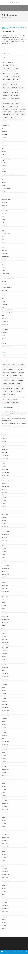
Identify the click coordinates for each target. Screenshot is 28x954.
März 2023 (4, 506)
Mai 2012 (4, 823)
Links (3, 264)
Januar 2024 (4, 483)
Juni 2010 (4, 888)
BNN (3, 154)
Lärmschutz (4, 259)
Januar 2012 (4, 834)
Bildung (19, 73)
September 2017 (5, 650)
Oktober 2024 (5, 478)
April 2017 (4, 662)
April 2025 (4, 463)
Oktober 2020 (5, 571)
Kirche (3, 247)
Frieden (6, 87)
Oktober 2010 (5, 877)
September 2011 (5, 846)
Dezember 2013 (5, 769)
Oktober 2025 (5, 458)
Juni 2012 (4, 820)
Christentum (4, 165)
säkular (3, 307)
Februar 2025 (5, 469)
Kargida (6, 95)
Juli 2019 (3, 602)
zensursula (7, 120)
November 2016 (5, 676)
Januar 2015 (4, 738)
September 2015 (5, 716)
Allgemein (4, 128)
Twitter (14, 117)
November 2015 (5, 710)
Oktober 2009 (5, 911)
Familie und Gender (6, 199)
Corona (6, 76)
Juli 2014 (3, 752)
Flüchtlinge (4, 205)
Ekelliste (3, 185)
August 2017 (4, 653)
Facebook (6, 82)
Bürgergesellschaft (6, 160)
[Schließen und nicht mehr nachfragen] (26, 952)
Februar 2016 (5, 701)
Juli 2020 (3, 577)
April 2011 (4, 860)
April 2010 (4, 894)
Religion (3, 301)
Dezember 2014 (5, 741)
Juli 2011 (3, 851)
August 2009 (4, 917)
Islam (3, 230)
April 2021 (4, 554)
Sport (3, 315)
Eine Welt (4, 182)
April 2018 (4, 633)
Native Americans (6, 276)
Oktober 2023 (5, 489)
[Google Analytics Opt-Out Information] (2, 952)
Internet (14, 92)
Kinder (5, 98)
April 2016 (4, 696)
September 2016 (5, 682)
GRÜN (21, 87)
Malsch (13, 101)
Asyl (16, 68)
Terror (5, 117)
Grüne (3, 216)
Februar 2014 (5, 764)
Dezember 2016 (5, 673)
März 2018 (4, 636)
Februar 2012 (5, 832)
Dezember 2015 (5, 707)
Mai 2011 (4, 857)
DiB (2, 177)
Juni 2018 (4, 628)
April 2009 (4, 928)
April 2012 (4, 826)
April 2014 (4, 758)
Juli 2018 (3, 625)
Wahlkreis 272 (5, 329)
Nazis (5, 106)
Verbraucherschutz (6, 324)
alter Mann (4, 134)
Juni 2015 (4, 724)
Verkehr (3, 327)
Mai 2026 (4, 444)
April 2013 (4, 792)
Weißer (3, 335)
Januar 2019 (4, 614)
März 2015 (4, 732)
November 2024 (5, 475)
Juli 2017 (3, 656)
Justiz (17, 27)
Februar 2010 (5, 900)
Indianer (3, 222)
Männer (19, 103)
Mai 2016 (4, 693)
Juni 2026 (4, 441)
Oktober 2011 (5, 843)
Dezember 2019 (5, 591)
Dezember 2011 (5, 837)
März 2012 (4, 829)
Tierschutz (4, 318)
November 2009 (5, 908)
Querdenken (7, 112)
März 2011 (4, 863)
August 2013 (4, 781)
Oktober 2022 (5, 514)
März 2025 (4, 466)
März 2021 (4, 557)
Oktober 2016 (5, 679)
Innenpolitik (4, 225)
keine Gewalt (8, 31)
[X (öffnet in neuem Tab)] (10, 2)
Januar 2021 (4, 563)
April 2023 (4, 503)
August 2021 (4, 543)
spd (23, 114)
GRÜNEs (3, 219)
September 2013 (5, 778)
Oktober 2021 (5, 537)
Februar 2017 (5, 667)
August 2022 (4, 517)
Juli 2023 (3, 495)
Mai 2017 (4, 659)
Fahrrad (3, 196)
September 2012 (5, 812)
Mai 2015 (4, 727)
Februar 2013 (5, 798)
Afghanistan (7, 68)
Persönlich (5, 28)
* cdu (5, 65)
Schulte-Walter (7, 17)
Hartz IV (6, 92)
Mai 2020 (4, 580)
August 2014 (4, 750)
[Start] (2, 17)
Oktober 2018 (5, 622)
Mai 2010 (4, 891)
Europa (3, 194)
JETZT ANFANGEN (6, 233)
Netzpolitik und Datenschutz (8, 279)
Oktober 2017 (5, 648)
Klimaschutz (4, 250)
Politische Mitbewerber (7, 287)
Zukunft (3, 338)
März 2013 (4, 795)
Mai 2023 (4, 500)
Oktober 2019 (5, 597)
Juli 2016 (3, 687)
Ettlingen (12, 27)
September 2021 (5, 540)
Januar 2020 (4, 588)
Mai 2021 (4, 551)
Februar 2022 (5, 526)
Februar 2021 (5, 560)
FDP (14, 82)
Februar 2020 (5, 585)
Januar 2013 (4, 800)
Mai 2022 (4, 523)
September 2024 (5, 480)
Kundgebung (5, 253)
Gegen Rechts (5, 211)
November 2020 (5, 568)
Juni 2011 (4, 854)
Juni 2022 (4, 520)
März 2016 (4, 698)
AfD (12, 65)
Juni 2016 (4, 690)
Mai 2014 (4, 755)
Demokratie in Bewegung (7, 174)
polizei (22, 109)
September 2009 (5, 914)
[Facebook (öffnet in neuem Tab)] (12, 2)
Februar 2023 (5, 509)
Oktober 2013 (5, 775)
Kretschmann (15, 98)
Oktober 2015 (5, 713)
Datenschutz (15, 76)
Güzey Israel (14, 90)
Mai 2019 (4, 605)
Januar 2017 (4, 670)
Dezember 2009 (5, 905)
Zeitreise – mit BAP (15, 411)
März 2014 (4, 761)
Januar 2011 (4, 868)
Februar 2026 (5, 449)
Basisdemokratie (8, 73)
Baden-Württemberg (9, 71)
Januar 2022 (4, 529)
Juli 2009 (3, 919)
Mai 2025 (4, 461)
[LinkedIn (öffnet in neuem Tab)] (14, 2)
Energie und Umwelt (6, 188)
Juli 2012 (3, 817)
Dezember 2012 (5, 803)
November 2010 (5, 874)
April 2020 (4, 582)
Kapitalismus (4, 242)
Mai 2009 (4, 925)
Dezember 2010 (5, 871)
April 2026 (4, 447)
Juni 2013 (4, 786)
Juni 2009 (4, 922)
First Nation (4, 202)
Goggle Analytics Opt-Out (14, 952)
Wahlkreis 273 (5, 332)
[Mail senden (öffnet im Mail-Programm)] (18, 2)
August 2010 (4, 883)
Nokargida (23, 27)
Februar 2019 (5, 611)
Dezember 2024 (5, 472)
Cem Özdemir (5, 162)
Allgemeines (4, 131)
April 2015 (4, 730)
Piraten (14, 109)
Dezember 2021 (5, 531)
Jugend (3, 236)
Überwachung (18, 120)
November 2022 (5, 512)
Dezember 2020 (5, 565)
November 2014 (5, 744)
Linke (5, 101)
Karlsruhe (15, 95)
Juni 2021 (4, 548)
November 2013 (5, 772)
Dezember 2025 (5, 455)
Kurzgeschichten (5, 256)
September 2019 (5, 599)
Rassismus (6, 114)
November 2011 (5, 840)
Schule (15, 114)
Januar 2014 (4, 766)
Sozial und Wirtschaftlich (7, 310)
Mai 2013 (4, 789)
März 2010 (4, 897)
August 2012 (4, 815)
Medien (3, 270)
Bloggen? (4, 151)
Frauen (5, 84)
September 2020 (5, 574)
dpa (2, 179)
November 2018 (5, 619)
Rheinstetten (5, 304)
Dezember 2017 (5, 642)
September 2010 (5, 880)
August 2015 (4, 718)
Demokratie (5, 27)
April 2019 (4, 608)
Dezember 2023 (5, 486)
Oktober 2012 (5, 809)
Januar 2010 (4, 902)
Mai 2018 (4, 631)
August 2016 (4, 684)
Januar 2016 (4, 704)
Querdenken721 (19, 112)
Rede (3, 298)
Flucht (21, 82)
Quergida (4, 293)
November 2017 (5, 645)
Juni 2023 (4, 497)
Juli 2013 (3, 783)
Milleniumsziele (5, 273)
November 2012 (5, 806)
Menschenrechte (8, 103)
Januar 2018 (4, 639)
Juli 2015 (3, 721)
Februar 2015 (5, 735)
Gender (14, 87)
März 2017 (4, 665)
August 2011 (4, 849)
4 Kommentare (6, 47)
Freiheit (14, 84)
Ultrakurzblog (5, 321)
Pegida (5, 109)
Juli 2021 (3, 546)
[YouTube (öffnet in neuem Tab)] (16, 2)
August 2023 (4, 492)
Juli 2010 (3, 885)
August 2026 (4, 438)
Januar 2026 (4, 452)
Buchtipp (4, 157)
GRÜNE (5, 90)
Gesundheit (4, 213)
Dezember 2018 (5, 616)
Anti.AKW (4, 137)
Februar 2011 (5, 866)
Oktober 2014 (5, 747)
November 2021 (5, 534)
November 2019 (5, 594)
